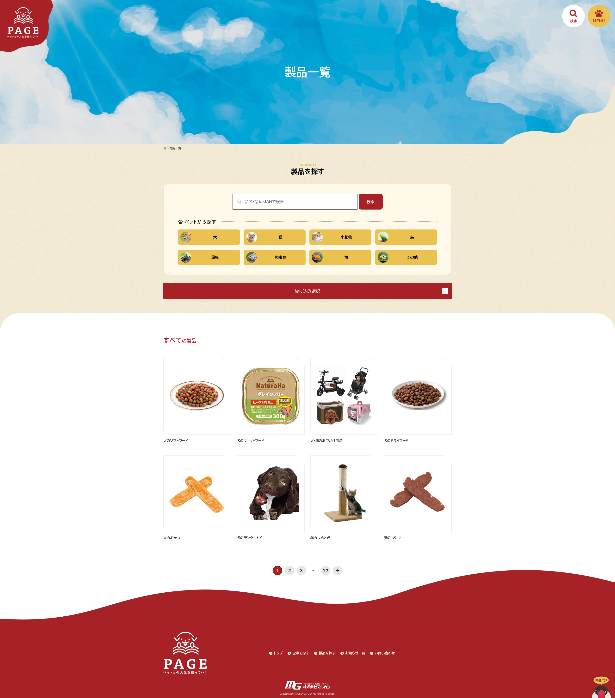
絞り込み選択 (307, 291)
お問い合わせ (385, 653)
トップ (278, 653)
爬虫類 (280, 257)
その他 (412, 257)
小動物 (346, 237)
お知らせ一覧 (355, 653)
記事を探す (300, 653)
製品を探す (327, 653)
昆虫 (215, 257)
